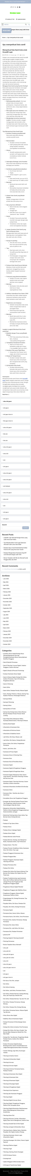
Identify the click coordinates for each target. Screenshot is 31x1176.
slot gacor (6, 408)
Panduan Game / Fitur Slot (10, 845)
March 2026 (6, 588)
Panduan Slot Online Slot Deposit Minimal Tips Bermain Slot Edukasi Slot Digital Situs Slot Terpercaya (15, 873)
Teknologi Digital (7, 1097)
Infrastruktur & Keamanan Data (11, 727)
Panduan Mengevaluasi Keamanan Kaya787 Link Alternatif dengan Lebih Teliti (13, 1)
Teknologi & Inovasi (8, 1062)
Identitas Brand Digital (9, 724)
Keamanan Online (7, 790)
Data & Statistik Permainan (10, 662)
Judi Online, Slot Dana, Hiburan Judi (12, 737)
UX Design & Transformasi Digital (12, 1165)
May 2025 (5, 621)
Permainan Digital (8, 910)
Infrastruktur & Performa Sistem (11, 730)
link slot (5, 434)
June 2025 (6, 618)
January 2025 (6, 634)
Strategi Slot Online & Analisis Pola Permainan (15, 1027)
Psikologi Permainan (8, 941)
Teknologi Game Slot (8, 1115)
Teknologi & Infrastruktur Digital (11, 1059)
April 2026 (6, 585)
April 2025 (6, 624)
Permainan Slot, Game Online (11, 925)
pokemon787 (6, 934)
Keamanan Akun (7, 758)
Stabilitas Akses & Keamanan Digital (13, 1018)
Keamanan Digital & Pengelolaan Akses (13, 771)
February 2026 (7, 592)
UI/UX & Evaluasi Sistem (9, 1155)
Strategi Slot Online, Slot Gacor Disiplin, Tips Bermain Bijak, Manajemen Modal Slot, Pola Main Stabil (15, 1032)
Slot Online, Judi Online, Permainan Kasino (14, 990)
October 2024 (6, 644)
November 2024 (7, 641)
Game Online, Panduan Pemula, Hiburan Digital (15, 690)
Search (4, 525)
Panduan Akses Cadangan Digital (12, 830)
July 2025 (5, 615)
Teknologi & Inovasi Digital (10, 1065)
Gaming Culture (7, 705)
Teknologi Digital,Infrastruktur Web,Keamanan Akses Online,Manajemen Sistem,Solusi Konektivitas (15, 1110)
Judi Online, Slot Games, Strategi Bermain (14, 740)
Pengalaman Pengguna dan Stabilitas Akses (14, 890)
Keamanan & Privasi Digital (10, 752)
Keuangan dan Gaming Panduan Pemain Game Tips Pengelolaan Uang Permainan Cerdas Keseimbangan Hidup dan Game (15, 803)
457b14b (6, 55)
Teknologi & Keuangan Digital (11, 1084)
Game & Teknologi (8, 684)
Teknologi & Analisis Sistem (10, 1056)
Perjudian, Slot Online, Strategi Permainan (14, 907)
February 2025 (7, 631)
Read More (5, 394)
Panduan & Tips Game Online (11, 823)
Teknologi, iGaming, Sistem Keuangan (13, 1152)
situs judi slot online (8, 957)
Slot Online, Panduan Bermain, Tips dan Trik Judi (16, 999)
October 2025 (6, 605)
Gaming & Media (7, 699)
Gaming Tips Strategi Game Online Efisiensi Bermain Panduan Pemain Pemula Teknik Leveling (14, 713)
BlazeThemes (19, 1173)
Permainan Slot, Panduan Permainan (12, 931)
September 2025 (7, 608)
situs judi (5, 948)
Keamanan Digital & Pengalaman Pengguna (14, 768)
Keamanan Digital (8, 765)
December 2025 (7, 598)
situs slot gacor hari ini (9, 967)
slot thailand (6, 486)
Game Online (6, 687)
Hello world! (22, 569)
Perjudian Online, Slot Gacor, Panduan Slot (14, 903)
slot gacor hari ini (8, 414)
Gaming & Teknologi (8, 702)
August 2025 (6, 611)
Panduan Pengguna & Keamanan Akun (13, 853)
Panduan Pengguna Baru (9, 856)
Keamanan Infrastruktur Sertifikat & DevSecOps (15, 786)
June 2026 (6, 578)
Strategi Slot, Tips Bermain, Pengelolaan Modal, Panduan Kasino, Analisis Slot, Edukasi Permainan (15, 1038)
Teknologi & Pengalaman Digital (11, 1087)
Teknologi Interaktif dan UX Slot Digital (13, 1123)
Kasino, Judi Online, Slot (9, 748)
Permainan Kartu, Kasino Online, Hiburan (14, 913)
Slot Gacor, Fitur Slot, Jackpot (11, 980)
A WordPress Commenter (10, 569)
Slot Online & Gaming (8, 987)
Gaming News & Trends (9, 708)
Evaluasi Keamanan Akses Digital (12, 674)
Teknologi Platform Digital (10, 1145)
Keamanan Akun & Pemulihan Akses (12, 761)
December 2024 (7, 637)
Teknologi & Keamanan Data (10, 1077)
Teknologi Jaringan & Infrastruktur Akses (14, 1127)
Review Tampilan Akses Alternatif (12, 944)
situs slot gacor (7, 427)
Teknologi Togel (7, 1148)
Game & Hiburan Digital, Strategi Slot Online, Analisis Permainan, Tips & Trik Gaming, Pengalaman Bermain (15, 678)
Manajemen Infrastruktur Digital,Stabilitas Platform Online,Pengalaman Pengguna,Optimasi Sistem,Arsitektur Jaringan (16, 810)
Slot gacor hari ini (8, 421)
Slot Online (6, 984)
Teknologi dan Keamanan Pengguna (12, 1093)
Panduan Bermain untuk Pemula (11, 836)
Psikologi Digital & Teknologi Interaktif (13, 938)
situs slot (5, 453)
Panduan (5, 820)
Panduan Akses (7, 826)
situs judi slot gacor (8, 954)
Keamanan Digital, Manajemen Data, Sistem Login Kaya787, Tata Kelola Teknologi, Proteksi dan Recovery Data (15, 776)
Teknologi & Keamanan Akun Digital (12, 1074)
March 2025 (6, 628)
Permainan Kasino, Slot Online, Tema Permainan (16, 916)
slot (4, 460)
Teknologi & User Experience (10, 1090)
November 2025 (7, 601)
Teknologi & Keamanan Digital (11, 1080)
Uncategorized (7, 1158)
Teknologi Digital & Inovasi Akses (12, 1100)
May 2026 (5, 582)
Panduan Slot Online (8, 868)
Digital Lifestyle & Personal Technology (13, 670)
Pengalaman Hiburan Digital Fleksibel (13, 887)
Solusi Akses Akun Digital (10, 1015)
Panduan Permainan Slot (9, 865)
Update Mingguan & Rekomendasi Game (13, 1161)
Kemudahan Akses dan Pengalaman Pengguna (15, 798)
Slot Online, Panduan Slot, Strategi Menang (14, 1007)
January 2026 (6, 595)
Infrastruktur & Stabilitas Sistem (11, 733)
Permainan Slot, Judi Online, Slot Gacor (13, 928)
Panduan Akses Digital (9, 833)
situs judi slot (6, 951)
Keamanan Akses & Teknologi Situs (12, 755)
